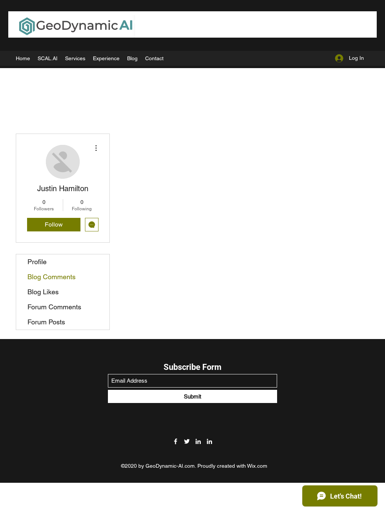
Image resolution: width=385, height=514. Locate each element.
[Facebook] (175, 441)
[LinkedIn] (198, 441)
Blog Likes (43, 292)
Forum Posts (46, 322)
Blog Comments (51, 277)
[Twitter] (187, 441)
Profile (37, 262)
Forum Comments (54, 307)
